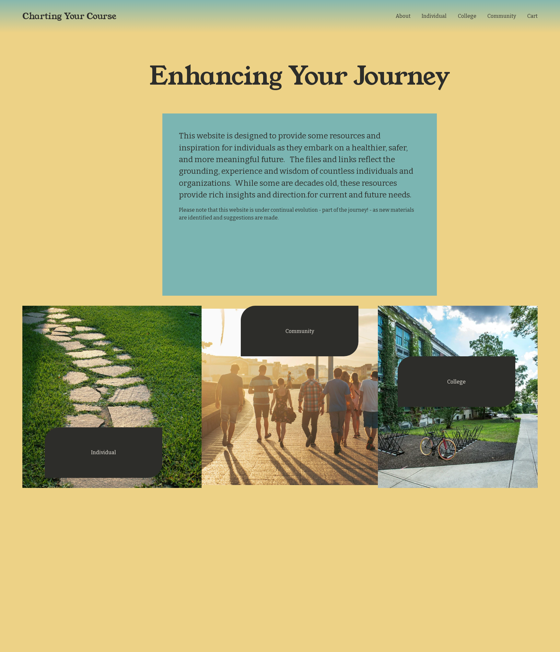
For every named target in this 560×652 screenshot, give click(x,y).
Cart (532, 16)
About (403, 16)
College (467, 16)
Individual (434, 16)
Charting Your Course (69, 16)
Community (501, 16)
